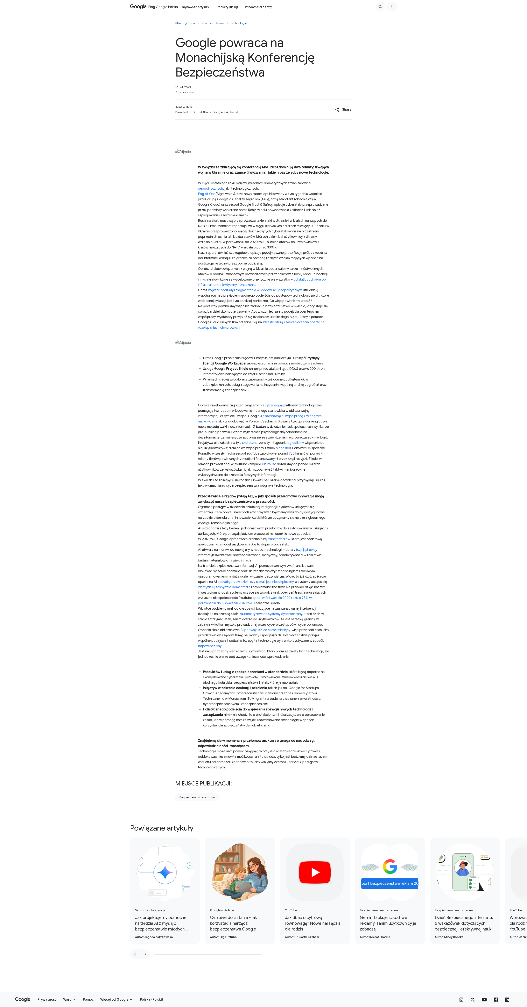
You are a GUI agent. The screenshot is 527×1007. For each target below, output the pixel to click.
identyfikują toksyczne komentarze (224, 587)
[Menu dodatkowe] (392, 7)
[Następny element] (145, 954)
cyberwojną (274, 405)
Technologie (239, 23)
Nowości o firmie (213, 23)
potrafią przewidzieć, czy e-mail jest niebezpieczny (256, 582)
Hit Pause (268, 464)
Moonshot (283, 448)
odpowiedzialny (209, 646)
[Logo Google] (22, 999)
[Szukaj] (380, 7)
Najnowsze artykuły (195, 7)
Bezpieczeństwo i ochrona (197, 797)
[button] (343, 110)
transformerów (278, 539)
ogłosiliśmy (295, 443)
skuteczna (250, 443)
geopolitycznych (210, 189)
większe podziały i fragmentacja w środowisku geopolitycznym (255, 290)
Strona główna (185, 23)
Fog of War (206, 194)
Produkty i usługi (227, 7)
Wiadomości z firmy (258, 7)
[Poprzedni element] (135, 954)
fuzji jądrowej (306, 550)
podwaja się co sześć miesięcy (267, 630)
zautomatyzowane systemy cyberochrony (270, 614)
